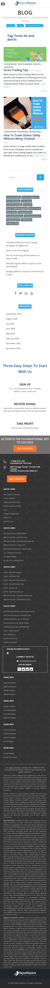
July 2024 (10, 323)
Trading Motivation (15, 216)
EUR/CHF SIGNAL (10, 738)
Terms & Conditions (12, 502)
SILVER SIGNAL (9, 753)
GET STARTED (25, 448)
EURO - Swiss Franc (11, 631)
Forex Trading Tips (16, 70)
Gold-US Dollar (10, 642)
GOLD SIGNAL (9, 741)
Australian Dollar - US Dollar (16, 619)
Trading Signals (35, 132)
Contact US (8, 521)
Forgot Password (11, 514)
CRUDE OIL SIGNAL (10, 757)
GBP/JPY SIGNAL (9, 694)
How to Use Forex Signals (17, 250)
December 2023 (13, 343)
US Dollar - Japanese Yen (13, 560)
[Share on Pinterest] (45, 92)
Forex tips (37, 64)
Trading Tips (8, 67)
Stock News (11, 212)
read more (39, 155)
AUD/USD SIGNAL (10, 710)
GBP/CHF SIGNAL (10, 718)
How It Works (9, 498)
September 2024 (13, 314)
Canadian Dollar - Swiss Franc (16, 623)
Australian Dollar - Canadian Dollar (19, 611)
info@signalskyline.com (28, 661)
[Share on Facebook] (41, 92)
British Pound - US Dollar (14, 545)
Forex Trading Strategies (17, 208)
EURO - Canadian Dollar (13, 592)
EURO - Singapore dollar (14, 584)
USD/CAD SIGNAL (10, 734)
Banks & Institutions (12, 506)
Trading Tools (12, 223)
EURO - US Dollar (10, 588)
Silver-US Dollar (10, 638)
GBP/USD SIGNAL (10, 687)
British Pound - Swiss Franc (15, 533)
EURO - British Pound (12, 572)
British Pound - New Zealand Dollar (19, 541)
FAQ (5, 510)
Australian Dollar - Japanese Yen (17, 615)
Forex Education (10, 64)
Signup (11, 388)
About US (7, 518)
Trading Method (25, 212)
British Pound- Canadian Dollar (17, 599)
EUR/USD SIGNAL (10, 683)
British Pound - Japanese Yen (15, 537)
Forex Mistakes (22, 132)
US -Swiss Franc (10, 557)
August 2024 (11, 318)
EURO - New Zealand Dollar (15, 580)
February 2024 (12, 338)
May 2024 (10, 333)
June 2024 (10, 328)
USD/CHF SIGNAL (10, 730)
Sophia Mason (36, 70)
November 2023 (13, 348)
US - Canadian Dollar (12, 553)
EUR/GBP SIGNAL (10, 714)
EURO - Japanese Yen (11, 576)
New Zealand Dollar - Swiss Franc (18, 549)
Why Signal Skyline (11, 494)
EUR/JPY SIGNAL (9, 690)
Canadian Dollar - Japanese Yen (16, 627)
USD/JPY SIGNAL (9, 706)
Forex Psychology (14, 205)
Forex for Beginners (24, 64)
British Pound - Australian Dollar (18, 595)
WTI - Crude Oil (10, 635)
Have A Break (34, 208)
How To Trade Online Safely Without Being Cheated (22, 137)
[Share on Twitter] (43, 92)
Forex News (26, 201)
